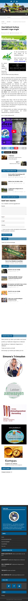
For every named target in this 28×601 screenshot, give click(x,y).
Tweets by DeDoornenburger (8, 242)
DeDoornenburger (15, 33)
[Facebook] (14, 1)
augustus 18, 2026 (12, 301)
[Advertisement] (14, 319)
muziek (14, 152)
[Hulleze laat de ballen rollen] (4, 183)
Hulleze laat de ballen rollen (15, 181)
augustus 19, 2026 (12, 292)
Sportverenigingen (5, 541)
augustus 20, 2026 (12, 287)
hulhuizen (7, 152)
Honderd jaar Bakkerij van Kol (16, 350)
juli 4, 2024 (11, 183)
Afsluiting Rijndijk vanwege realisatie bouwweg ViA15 (15, 277)
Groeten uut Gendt (10, 348)
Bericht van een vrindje (14, 269)
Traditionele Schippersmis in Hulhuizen (15, 189)
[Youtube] (17, 1)
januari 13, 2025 (6, 33)
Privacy (3, 595)
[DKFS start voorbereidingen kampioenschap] (4, 300)
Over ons (3, 546)
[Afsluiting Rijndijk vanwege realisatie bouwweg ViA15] (4, 278)
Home (2, 537)
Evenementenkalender (6, 539)
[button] (26, 14)
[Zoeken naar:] (14, 17)
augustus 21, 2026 (12, 279)
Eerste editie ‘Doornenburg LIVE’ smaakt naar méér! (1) (16, 175)
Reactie (3, 206)
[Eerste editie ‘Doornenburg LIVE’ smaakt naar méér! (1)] (4, 176)
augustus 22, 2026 (12, 271)
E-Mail (2, 221)
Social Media (4, 544)
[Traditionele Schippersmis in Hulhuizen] (4, 190)
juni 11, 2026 (11, 191)
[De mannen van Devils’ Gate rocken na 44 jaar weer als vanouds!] (4, 285)
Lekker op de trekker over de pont (18, 339)
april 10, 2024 (11, 177)
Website (3, 225)
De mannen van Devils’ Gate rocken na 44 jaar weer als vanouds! (17, 284)
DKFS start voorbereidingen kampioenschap (15, 299)
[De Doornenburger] (14, 11)
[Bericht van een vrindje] (4, 271)
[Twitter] (11, 1)
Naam (2, 217)
